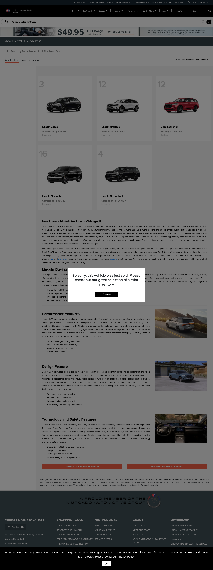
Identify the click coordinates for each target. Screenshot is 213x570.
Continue (107, 294)
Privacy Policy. (126, 556)
